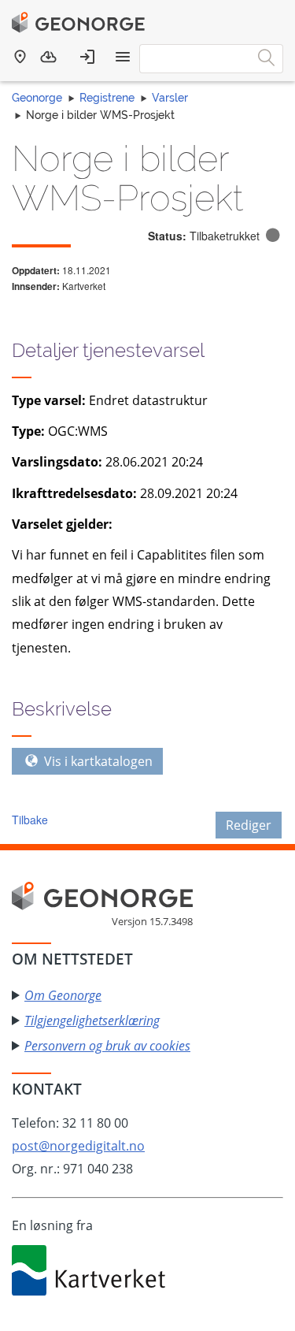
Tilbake (30, 819)
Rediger (248, 825)
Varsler (170, 97)
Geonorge (37, 97)
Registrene (107, 97)
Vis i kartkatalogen (97, 761)
